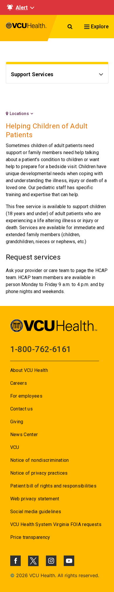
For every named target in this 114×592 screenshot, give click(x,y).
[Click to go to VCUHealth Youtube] (69, 561)
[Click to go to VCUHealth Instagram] (51, 561)
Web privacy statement (34, 499)
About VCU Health (29, 370)
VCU (14, 447)
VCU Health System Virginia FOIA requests (56, 524)
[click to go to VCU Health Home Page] (26, 28)
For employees (26, 396)
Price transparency (30, 537)
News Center (24, 434)
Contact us (21, 409)
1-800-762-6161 (40, 349)
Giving (16, 421)
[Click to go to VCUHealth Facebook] (15, 561)
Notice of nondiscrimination (39, 460)
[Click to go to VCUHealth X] (33, 561)
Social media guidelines (35, 511)
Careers (18, 383)
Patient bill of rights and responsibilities (53, 486)
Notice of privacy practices (39, 473)
